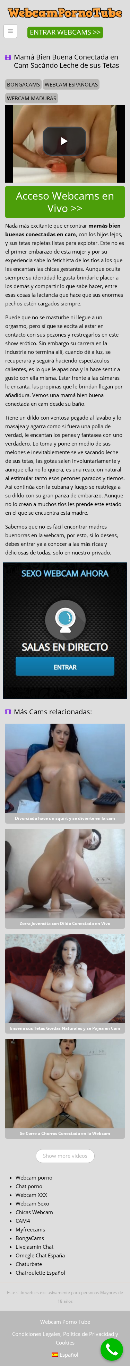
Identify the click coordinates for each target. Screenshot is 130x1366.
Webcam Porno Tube (65, 1321)
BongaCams (30, 1238)
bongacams (23, 84)
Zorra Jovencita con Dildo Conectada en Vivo (65, 923)
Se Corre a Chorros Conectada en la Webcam (65, 1133)
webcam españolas (71, 84)
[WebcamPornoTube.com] (65, 5)
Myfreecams (30, 1229)
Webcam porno (34, 1177)
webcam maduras (31, 98)
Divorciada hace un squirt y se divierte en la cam (65, 818)
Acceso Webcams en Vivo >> (65, 202)
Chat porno (29, 1186)
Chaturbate (29, 1263)
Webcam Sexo (32, 1203)
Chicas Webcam (34, 1212)
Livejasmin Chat (34, 1246)
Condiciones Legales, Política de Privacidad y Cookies (65, 1338)
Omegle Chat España (40, 1255)
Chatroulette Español (40, 1272)
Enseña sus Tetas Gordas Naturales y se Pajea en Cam (65, 1028)
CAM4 (23, 1220)
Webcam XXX (31, 1194)
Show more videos (65, 1155)
